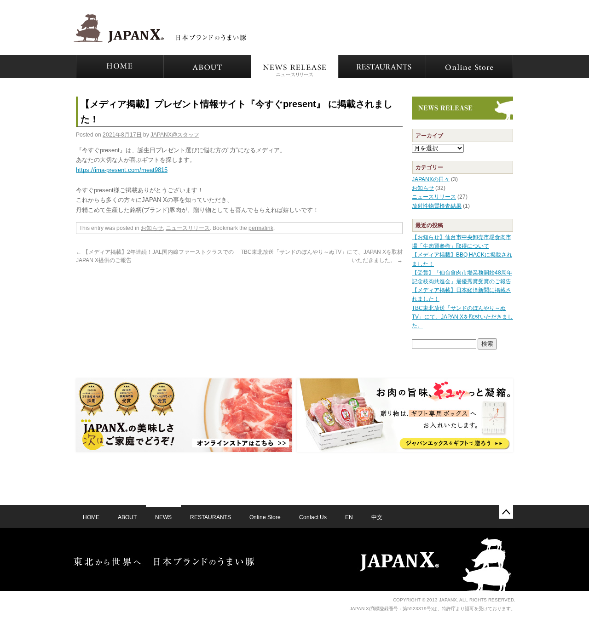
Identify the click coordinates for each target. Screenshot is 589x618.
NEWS (163, 517)
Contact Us (313, 517)
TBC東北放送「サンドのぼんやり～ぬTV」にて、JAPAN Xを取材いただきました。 (462, 317)
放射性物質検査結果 (437, 206)
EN (349, 517)
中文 (376, 517)
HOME (91, 517)
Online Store (265, 517)
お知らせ (152, 228)
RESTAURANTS (210, 517)
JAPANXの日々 (431, 179)
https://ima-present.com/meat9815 (121, 169)
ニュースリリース (188, 228)
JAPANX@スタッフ (174, 135)
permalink (260, 228)
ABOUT (127, 517)
